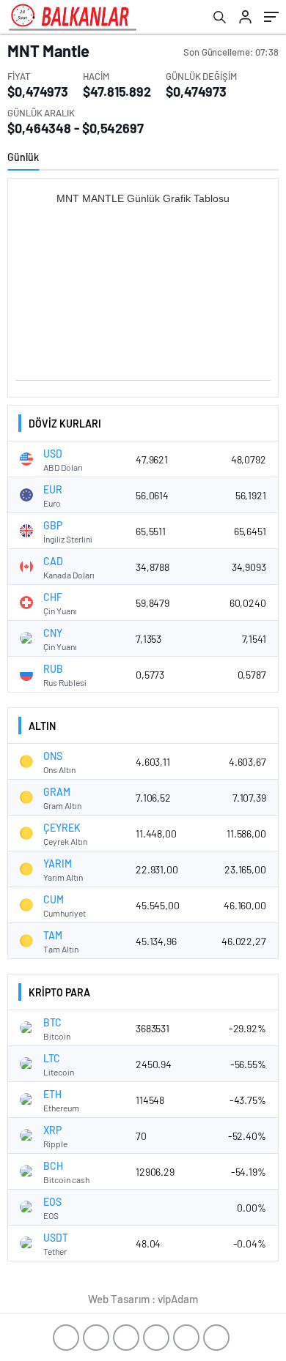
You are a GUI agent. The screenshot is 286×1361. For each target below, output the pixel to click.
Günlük (23, 157)
